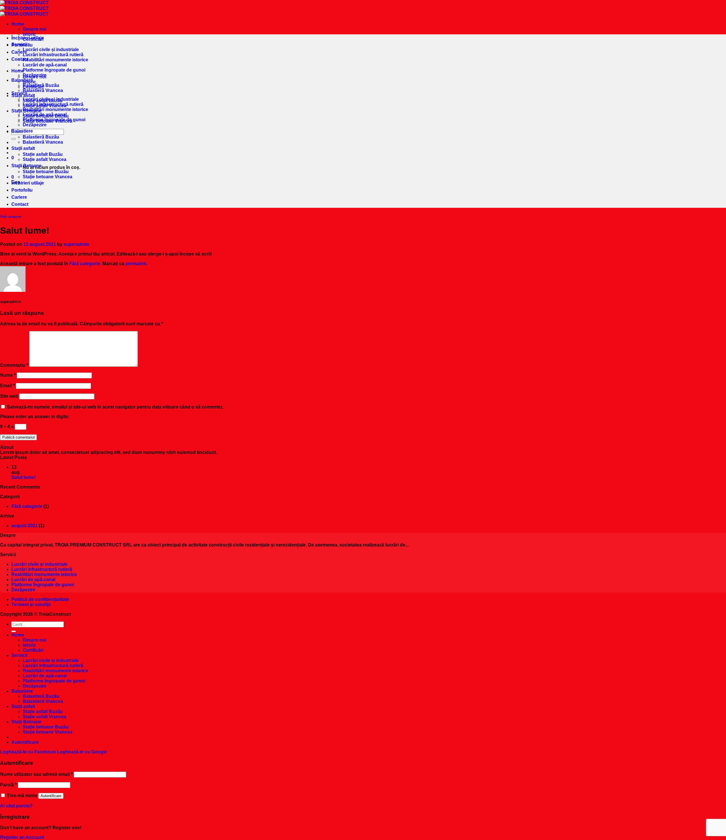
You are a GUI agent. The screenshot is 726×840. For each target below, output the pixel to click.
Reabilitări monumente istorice (55, 59)
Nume (8, 375)
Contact (19, 59)
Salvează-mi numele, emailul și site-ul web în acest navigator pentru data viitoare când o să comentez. (115, 407)
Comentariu (14, 365)
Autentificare (51, 796)
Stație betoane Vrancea (47, 176)
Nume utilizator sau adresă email (36, 774)
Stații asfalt (23, 148)
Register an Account (22, 837)
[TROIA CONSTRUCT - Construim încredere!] (24, 8)
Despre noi (34, 29)
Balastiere (22, 80)
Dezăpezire (35, 124)
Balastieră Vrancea (43, 90)
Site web (9, 396)
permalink (136, 263)
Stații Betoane (26, 165)
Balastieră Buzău (41, 137)
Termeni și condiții (30, 604)
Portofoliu (22, 45)
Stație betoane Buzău (46, 171)
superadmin (76, 244)
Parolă (8, 784)
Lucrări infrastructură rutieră (53, 54)
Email (7, 385)
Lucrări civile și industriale (51, 49)
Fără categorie (10, 216)
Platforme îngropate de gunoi (54, 70)
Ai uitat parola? (16, 805)
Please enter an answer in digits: (34, 416)
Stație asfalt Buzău (43, 154)
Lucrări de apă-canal (45, 64)
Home (17, 24)
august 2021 (24, 525)
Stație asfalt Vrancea (44, 159)
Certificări (33, 87)
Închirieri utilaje (27, 37)
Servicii (19, 93)
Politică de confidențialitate (40, 599)
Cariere (19, 52)
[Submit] (13, 139)
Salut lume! (23, 477)
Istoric (29, 81)
